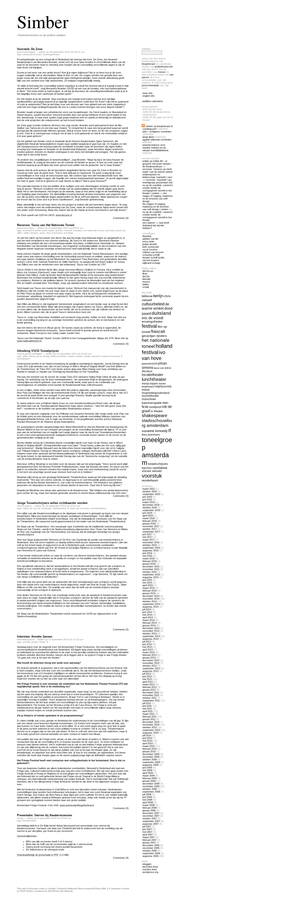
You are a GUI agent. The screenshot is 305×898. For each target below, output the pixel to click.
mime (146, 389)
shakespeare (154, 415)
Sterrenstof (69, 825)
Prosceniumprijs (150, 85)
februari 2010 (149, 748)
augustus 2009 (150, 765)
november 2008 (150, 786)
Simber (43, 21)
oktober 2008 (149, 789)
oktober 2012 (149, 665)
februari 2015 (149, 590)
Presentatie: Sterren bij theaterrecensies (44, 815)
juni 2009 (147, 767)
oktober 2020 (149, 491)
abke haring (29, 356)
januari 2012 (149, 689)
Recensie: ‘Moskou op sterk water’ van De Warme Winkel (157, 170)
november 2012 (150, 663)
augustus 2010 (150, 732)
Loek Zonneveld (150, 246)
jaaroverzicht (149, 363)
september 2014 (151, 604)
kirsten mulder (75, 356)
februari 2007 (149, 840)
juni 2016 (147, 553)
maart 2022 (148, 488)
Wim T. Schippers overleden (156, 131)
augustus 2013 (150, 639)
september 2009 (151, 762)
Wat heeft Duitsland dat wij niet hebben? (155, 225)
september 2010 (151, 730)
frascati (158, 331)
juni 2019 (147, 499)
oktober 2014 (149, 601)
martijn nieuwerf (92, 356)
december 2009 (150, 754)
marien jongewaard (154, 385)
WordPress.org (150, 872)
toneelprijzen (23, 358)
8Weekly (146, 236)
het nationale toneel (93, 230)
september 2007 (151, 821)
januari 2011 (148, 719)
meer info (147, 93)
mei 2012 (147, 679)
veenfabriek (159, 468)
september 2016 (151, 547)
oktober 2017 (149, 529)
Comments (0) (121, 218)
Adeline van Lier (150, 238)
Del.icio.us (147, 271)
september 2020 (151, 494)
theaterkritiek (29, 820)
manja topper (150, 383)
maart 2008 (148, 805)
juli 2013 (146, 641)
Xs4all (145, 287)
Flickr (145, 273)
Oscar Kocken (149, 249)
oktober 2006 (149, 850)
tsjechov (147, 467)
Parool (20, 52)
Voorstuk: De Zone (29, 49)
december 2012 (150, 660)
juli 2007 (146, 826)
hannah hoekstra (73, 230)
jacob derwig (42, 356)
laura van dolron (162, 368)
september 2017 (151, 531)
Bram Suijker (48, 230)
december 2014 (150, 596)
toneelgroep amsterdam (157, 451)
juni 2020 (147, 496)
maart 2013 (148, 652)
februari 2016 (149, 561)
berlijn (158, 296)
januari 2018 (149, 523)
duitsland (161, 313)
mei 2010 (147, 740)
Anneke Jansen (30, 642)
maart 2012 (148, 684)
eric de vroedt (152, 318)
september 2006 (151, 853)
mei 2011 (147, 708)
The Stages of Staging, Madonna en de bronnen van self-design (157, 197)
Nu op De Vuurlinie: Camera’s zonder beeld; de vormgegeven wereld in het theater (157, 216)
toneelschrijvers (98, 508)
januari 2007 (149, 842)
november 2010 (150, 724)
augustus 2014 (150, 606)
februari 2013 (149, 655)
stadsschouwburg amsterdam (157, 423)
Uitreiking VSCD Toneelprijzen (38, 350)
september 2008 (151, 791)
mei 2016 (147, 555)
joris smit (109, 230)
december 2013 (150, 628)
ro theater (156, 411)
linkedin (146, 279)
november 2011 (150, 695)
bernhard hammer (32, 230)
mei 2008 (147, 799)
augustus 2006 (150, 856)
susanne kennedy (110, 356)
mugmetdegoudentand (155, 392)
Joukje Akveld (149, 244)
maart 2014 (148, 620)
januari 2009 (149, 781)
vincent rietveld (151, 471)
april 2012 (147, 681)
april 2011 (147, 711)
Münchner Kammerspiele (152, 401)
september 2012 (151, 668)
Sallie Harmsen (31, 233)
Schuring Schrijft (151, 255)
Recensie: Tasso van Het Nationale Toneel (45, 225)
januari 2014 (149, 625)
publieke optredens (152, 101)
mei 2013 (147, 647)
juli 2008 (146, 794)
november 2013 (150, 630)
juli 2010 (146, 735)
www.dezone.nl (64, 215)
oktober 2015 (149, 572)
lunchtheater (154, 379)
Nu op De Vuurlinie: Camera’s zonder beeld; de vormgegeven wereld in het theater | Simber (157, 189)
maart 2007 (148, 837)
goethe (59, 230)
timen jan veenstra (79, 508)
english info (148, 95)
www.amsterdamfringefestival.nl (77, 805)
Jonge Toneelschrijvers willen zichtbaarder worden (52, 503)
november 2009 (150, 756)
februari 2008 (149, 807)
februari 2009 (149, 778)
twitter (145, 284)
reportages (29, 52)
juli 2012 (146, 673)
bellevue (147, 296)
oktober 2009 (149, 759)
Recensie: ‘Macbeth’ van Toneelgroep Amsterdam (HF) (157, 181)
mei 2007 (147, 832)
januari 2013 (149, 657)
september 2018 (151, 510)
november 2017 (150, 526)
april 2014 (147, 617)
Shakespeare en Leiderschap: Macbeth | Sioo (157, 175)
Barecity (69, 891)
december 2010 (150, 722)
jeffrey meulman (59, 356)
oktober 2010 (149, 727)
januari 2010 (149, 751)
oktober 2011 (149, 698)
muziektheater (150, 395)
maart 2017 (148, 539)
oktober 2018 (149, 507)
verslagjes (37, 353)
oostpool (155, 407)
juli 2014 (146, 609)
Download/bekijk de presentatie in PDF (38, 855)
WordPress (53, 891)
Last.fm (146, 276)
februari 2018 (149, 521)
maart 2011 (148, 714)
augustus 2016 (150, 550)
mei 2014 (147, 614)
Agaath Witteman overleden (156, 139)
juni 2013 (147, 644)
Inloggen (146, 864)
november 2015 (150, 569)
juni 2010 (147, 738)
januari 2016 (149, 563)
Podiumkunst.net (164, 66)
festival (149, 326)
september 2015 (151, 574)
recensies (29, 228)
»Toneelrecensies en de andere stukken (41, 35)
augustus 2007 (150, 823)
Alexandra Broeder (32, 54)
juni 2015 (147, 580)
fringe (42, 642)
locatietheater (152, 375)
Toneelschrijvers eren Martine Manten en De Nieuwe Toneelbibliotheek (155, 148)
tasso (42, 233)
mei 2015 (147, 582)
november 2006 (150, 848)
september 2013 (151, 636)
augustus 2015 (150, 577)
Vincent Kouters (150, 260)
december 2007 (150, 813)
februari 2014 (149, 622)
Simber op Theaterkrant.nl (159, 126)
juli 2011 (146, 703)
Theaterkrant (148, 64)
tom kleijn (68, 233)
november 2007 (150, 815)
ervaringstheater (51, 54)
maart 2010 (148, 746)
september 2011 (151, 700)
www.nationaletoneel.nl (29, 341)
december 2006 (150, 845)
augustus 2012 (150, 671)
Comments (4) (121, 857)
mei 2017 (147, 537)
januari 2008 (149, 810)
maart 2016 (148, 558)
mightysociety (163, 386)
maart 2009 (148, 775)
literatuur (147, 371)
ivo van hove (153, 355)
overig (20, 818)
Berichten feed (150, 866)
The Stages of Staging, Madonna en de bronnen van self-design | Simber (155, 207)
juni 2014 (147, 612)
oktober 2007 (149, 818)
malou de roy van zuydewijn (37, 508)
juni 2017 (147, 534)
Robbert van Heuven (153, 252)
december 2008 (150, 783)
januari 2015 (149, 593)
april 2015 (147, 585)
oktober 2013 (149, 633)
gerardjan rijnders (154, 336)
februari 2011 (149, 716)
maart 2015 (148, 588)
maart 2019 (148, 502)
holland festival (157, 349)
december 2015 (150, 566)
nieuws (20, 353)
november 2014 (150, 598)
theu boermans (54, 233)
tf (121, 356)
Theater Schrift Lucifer (153, 257)
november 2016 (150, 542)
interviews (22, 639)
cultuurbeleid (153, 304)
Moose (161, 72)
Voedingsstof (149, 129)
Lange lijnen (148, 137)
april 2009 (147, 773)
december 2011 (150, 692)
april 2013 (147, 649)
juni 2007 (147, 829)
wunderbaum (150, 480)
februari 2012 (149, 687)
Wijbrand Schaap (151, 263)
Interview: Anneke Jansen (34, 636)
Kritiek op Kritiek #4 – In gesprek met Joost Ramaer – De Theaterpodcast (157, 164)
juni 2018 (147, 513)
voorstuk (152, 476)
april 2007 (147, 834)
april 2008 (147, 802)
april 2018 (147, 515)
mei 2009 (147, 770)
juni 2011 (147, 706)
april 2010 (147, 743)
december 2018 (150, 505)
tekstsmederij (59, 508)
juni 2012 (147, 676)
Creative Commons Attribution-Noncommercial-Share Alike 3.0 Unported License (88, 888)
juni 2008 (147, 797)
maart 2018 (148, 518)
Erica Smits (148, 241)
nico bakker (148, 222)
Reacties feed (149, 869)
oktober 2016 (149, 545)
